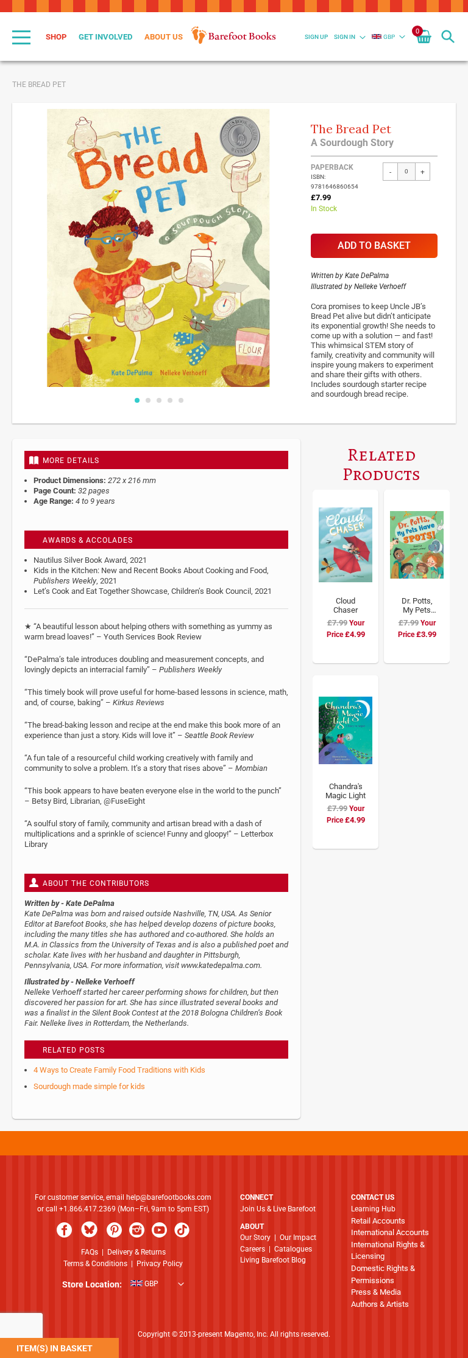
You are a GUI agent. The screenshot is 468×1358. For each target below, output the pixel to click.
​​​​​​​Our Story (255, 1237)
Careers (252, 1249)
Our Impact (298, 1237)
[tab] (156, 460)
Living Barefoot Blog (273, 1260)
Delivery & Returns (136, 1252)
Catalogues (293, 1249)
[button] (383, 36)
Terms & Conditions (95, 1263)
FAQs (89, 1252)
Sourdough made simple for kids (89, 1086)
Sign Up (316, 36)
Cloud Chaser (345, 605)
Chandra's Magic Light (345, 791)
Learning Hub (373, 1209)
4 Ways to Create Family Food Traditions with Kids (119, 1069)
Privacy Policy (159, 1263)
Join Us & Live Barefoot (278, 1209)
